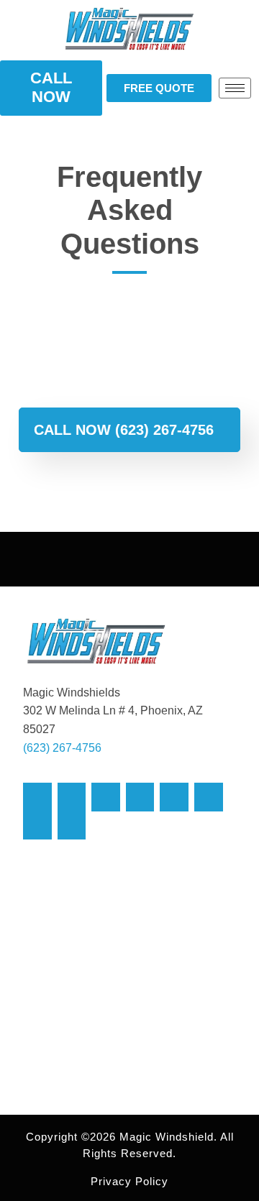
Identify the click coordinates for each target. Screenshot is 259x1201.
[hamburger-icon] (235, 88)
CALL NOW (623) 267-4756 (124, 430)
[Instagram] (105, 797)
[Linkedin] (208, 797)
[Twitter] (72, 797)
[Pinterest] (174, 797)
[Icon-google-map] (37, 825)
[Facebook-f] (37, 797)
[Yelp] (72, 825)
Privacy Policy (129, 1181)
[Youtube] (140, 797)
